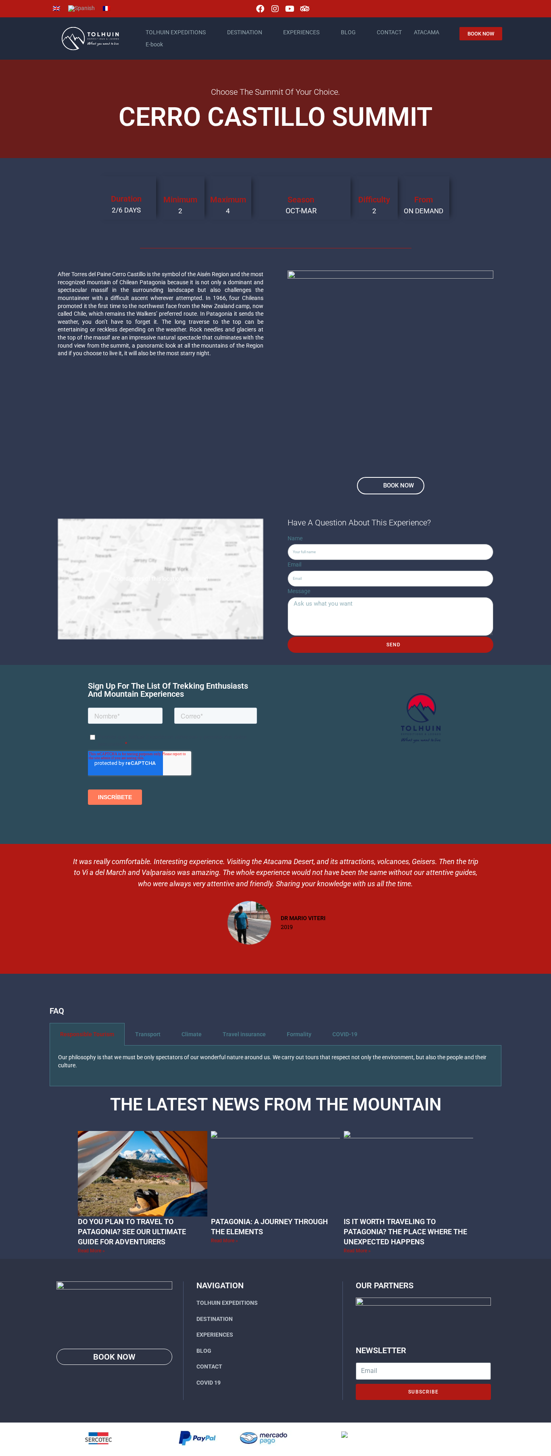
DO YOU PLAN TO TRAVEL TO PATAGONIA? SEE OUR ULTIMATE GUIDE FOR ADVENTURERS (132, 1231)
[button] (57, 901)
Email (294, 564)
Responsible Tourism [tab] (87, 1034)
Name (295, 538)
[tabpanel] (275, 1066)
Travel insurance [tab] (244, 1034)
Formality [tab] (299, 1034)
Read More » (91, 1251)
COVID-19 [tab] (344, 1034)
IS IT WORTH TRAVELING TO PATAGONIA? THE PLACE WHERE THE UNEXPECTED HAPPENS (405, 1231)
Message (299, 591)
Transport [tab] (148, 1034)
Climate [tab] (192, 1034)
